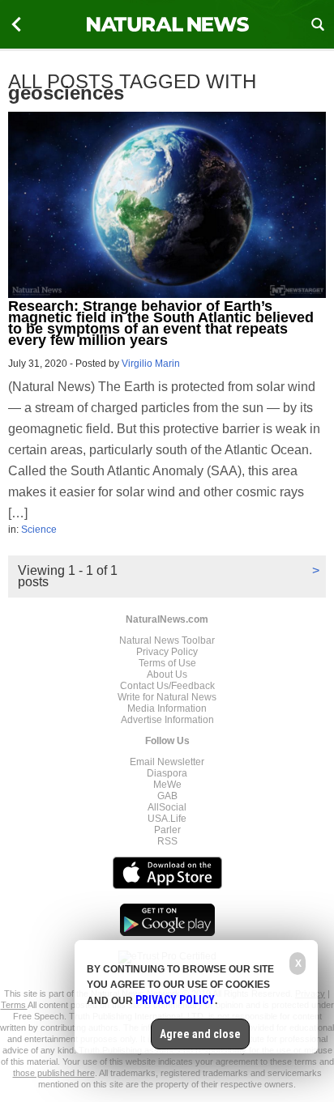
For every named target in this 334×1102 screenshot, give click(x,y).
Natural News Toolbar (167, 640)
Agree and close (200, 1034)
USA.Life (167, 818)
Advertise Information (167, 719)
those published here (54, 1073)
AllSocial (167, 807)
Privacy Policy (167, 651)
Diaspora (167, 773)
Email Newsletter (167, 762)
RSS (167, 841)
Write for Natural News (167, 697)
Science (39, 529)
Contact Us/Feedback (167, 685)
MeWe (167, 784)
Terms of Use (167, 663)
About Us (167, 674)
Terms (14, 1005)
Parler (167, 830)
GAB (167, 796)
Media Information (167, 708)
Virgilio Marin (151, 363)
